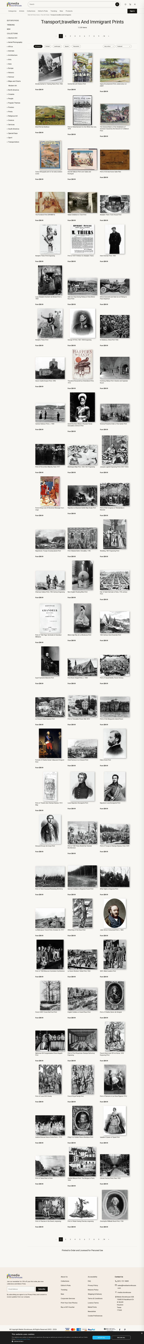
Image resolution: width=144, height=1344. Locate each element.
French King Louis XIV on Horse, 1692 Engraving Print (112, 1054)
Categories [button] (12, 11)
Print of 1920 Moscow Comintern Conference (50, 971)
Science (11, 120)
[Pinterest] (124, 1331)
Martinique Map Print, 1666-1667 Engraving (81, 467)
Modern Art (13, 86)
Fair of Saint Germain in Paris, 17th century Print (113, 593)
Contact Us (119, 1277)
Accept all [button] (101, 1337)
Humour (11, 77)
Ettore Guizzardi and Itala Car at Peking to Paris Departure (113, 298)
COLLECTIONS (12, 33)
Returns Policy (93, 1290)
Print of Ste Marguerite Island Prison (111, 719)
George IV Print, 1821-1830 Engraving (79, 340)
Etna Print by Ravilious (42, 127)
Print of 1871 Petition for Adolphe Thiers (81, 256)
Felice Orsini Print (105, 760)
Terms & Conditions (95, 1298)
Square (67, 46)
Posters (11, 107)
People (10, 99)
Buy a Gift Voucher (68, 1307)
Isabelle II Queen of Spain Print (110, 1137)
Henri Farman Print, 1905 (108, 256)
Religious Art (13, 116)
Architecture (12, 55)
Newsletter (92, 1311)
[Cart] (130, 4)
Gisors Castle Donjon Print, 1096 (45, 381)
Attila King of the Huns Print (76, 930)
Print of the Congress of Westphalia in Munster (112, 509)
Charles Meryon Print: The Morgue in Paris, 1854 (81, 1179)
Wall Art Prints (32, 15)
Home (38, 15)
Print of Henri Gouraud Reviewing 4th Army (49, 889)
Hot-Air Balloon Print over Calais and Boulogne (79, 172)
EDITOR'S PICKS (13, 20)
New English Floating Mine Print (77, 592)
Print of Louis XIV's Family (43, 1096)
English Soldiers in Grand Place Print (79, 1012)
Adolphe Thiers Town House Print (110, 215)
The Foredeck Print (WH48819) (45, 215)
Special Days (13, 133)
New (61, 11)
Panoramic (76, 46)
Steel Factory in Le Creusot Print (78, 760)
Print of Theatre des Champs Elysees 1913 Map (48, 804)
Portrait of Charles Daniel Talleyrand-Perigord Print (49, 761)
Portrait (48, 46)
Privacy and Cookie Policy (23, 1339)
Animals (11, 51)
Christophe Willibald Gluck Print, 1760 (111, 1221)
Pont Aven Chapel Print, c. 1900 (78, 678)
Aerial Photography (15, 42)
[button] (50, 1341)
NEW (8, 29)
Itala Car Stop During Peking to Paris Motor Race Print (81, 298)
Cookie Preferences (95, 1316)
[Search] (117, 4)
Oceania (11, 94)
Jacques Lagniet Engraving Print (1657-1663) (114, 467)
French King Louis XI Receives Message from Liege (49, 509)
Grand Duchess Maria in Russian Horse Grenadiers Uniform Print (80, 425)
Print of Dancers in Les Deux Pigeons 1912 (113, 1096)
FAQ (89, 1281)
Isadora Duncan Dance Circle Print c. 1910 (48, 1137)
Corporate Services (68, 1298)
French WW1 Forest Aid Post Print (46, 1012)
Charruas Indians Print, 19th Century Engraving (50, 592)
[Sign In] (135, 4)
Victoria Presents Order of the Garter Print (113, 424)
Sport (10, 138)
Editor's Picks (43, 11)
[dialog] (72, 1337)
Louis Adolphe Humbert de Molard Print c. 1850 (48, 298)
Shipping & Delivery (95, 1294)
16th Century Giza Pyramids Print (110, 635)
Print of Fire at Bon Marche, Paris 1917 (47, 467)
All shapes (38, 46)
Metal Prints (92, 1307)
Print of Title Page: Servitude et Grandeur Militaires (48, 636)
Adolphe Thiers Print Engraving (45, 256)
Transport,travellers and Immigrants (61, 15)
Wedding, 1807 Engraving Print (109, 551)
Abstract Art (12, 38)
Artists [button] (21, 11)
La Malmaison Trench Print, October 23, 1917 (49, 930)
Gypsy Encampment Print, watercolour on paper (113, 85)
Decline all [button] (121, 1337)
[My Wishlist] (125, 4)
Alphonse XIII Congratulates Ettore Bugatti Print (48, 1054)
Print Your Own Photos (69, 1303)
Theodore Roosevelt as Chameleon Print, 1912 (81, 382)
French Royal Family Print (76, 1096)
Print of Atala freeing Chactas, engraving (81, 1221)
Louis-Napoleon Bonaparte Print (78, 803)
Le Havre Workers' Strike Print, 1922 (79, 971)
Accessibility (92, 1277)
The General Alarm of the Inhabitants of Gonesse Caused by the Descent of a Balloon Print (114, 129)
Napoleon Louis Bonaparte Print (110, 803)
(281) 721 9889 (123, 1281)
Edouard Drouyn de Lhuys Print (45, 846)
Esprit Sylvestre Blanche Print (44, 678)
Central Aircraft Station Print (77, 84)
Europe (10, 68)
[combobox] (72, 4)
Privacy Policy (93, 1285)
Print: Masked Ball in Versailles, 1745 (79, 551)
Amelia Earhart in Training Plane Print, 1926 (49, 84)
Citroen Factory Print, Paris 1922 (110, 1178)
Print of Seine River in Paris (44, 1178)
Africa (10, 46)
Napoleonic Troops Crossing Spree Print (48, 551)
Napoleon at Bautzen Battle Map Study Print (82, 508)
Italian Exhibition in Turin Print (77, 215)
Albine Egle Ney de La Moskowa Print (79, 635)
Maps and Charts (14, 81)
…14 (103, 36)
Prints (10, 112)
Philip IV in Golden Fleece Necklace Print (80, 1137)
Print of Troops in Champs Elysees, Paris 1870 (114, 846)
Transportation (13, 142)
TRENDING (11, 25)
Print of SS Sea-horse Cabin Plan (110, 172)
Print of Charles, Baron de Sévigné (111, 1012)
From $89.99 (39, 89)
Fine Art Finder (45, 15)
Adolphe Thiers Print (41, 340)
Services (11, 125)
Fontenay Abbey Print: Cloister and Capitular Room (114, 382)
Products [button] (69, 11)
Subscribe (41, 1289)
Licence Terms (93, 1303)
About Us (64, 1277)
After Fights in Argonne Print (109, 889)
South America (13, 129)
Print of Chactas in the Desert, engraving (48, 1221)
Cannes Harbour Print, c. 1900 (44, 424)
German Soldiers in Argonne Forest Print (80, 889)
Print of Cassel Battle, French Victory (111, 678)
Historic (11, 73)
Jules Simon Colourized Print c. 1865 (111, 930)
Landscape (57, 46)
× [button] (142, 1333)
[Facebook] (119, 1331)
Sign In (132, 11)
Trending (54, 11)
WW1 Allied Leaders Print (108, 971)
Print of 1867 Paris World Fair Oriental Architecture (80, 847)
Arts (9, 59)
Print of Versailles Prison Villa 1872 (79, 719)
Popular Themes (14, 103)
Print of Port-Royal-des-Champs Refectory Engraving (81, 1054)
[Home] (16, 4)
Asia (9, 64)
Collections (31, 11)
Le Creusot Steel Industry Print (45, 719)
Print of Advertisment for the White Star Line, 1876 (82, 128)
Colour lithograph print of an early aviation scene (48, 172)
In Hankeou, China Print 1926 (109, 340)
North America (13, 90)
